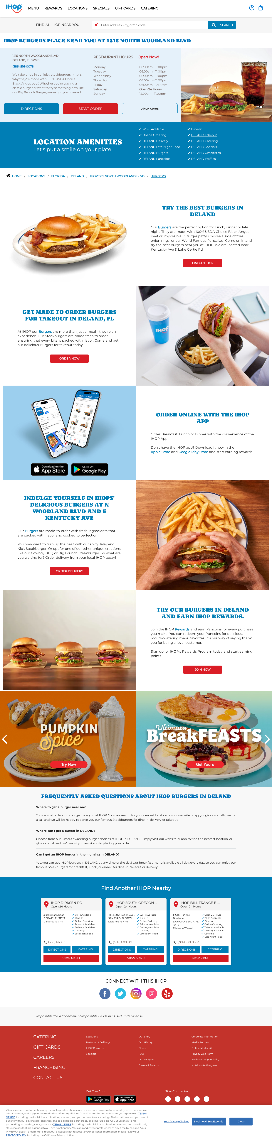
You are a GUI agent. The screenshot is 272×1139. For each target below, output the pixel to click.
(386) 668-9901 (59, 942)
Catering (85, 949)
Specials (91, 1053)
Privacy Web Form (202, 1053)
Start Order (91, 109)
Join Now (203, 669)
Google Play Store (193, 452)
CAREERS (44, 1057)
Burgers (158, 176)
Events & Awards (149, 1065)
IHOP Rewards (94, 1048)
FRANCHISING (49, 1067)
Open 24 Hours (61, 906)
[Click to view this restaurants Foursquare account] (151, 993)
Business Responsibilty (205, 1059)
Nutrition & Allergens (204, 1065)
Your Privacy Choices (176, 1121)
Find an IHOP (202, 263)
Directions (31, 109)
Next (267, 739)
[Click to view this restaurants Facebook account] (104, 993)
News (142, 1048)
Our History (145, 1042)
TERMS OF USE (62, 1124)
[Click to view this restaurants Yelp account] (167, 993)
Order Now (69, 358)
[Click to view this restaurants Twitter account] (120, 993)
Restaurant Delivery (98, 1042)
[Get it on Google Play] (89, 469)
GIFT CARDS (125, 8)
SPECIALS (101, 8)
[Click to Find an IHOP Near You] (96, 25)
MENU (33, 8)
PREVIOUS (4, 739)
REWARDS (53, 8)
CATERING (149, 8)
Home (17, 176)
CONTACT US (48, 1077)
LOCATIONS (78, 8)
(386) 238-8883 (188, 942)
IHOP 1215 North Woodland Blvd (117, 176)
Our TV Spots (146, 1059)
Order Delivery (69, 571)
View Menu (149, 109)
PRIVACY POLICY (16, 1135)
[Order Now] (261, 8)
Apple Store (160, 452)
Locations (37, 176)
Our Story (144, 1036)
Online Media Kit (202, 1048)
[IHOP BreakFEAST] (204, 738)
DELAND (78, 176)
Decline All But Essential (209, 1121)
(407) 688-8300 (124, 942)
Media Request (201, 1042)
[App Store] (125, 1099)
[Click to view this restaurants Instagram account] (136, 993)
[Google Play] (98, 1099)
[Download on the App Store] (49, 469)
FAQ (141, 1053)
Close (241, 1121)
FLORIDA (58, 176)
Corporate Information (205, 1036)
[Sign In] (252, 8)
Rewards (182, 629)
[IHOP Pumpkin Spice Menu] (68, 738)
